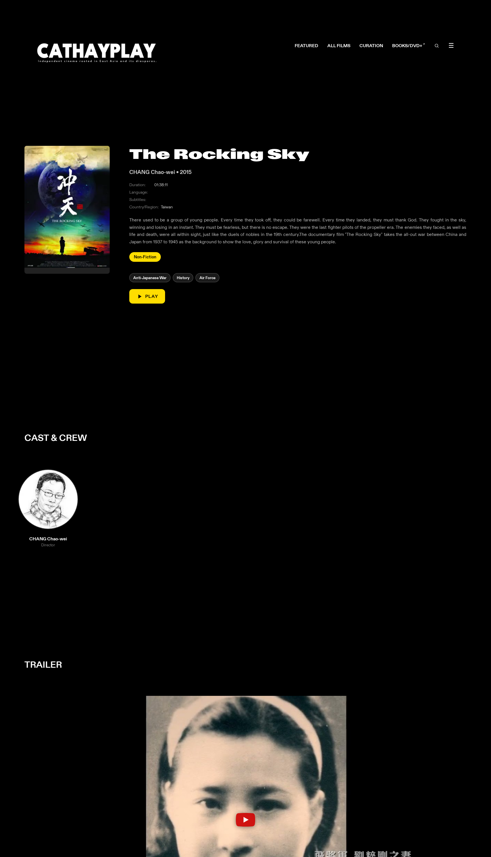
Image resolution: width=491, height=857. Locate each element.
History (183, 277)
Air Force (208, 277)
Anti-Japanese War (150, 277)
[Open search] (437, 45)
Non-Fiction (145, 257)
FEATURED (306, 45)
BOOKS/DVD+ (408, 45)
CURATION (371, 45)
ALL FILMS (338, 45)
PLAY (152, 296)
